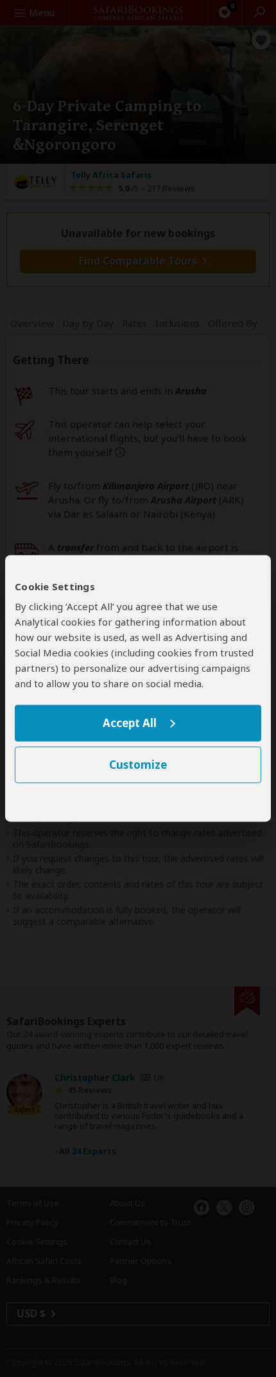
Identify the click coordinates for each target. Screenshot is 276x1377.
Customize (138, 765)
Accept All (130, 722)
